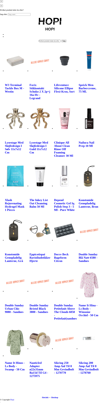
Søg (63, 41)
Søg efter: (3, 14)
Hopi (12, 400)
